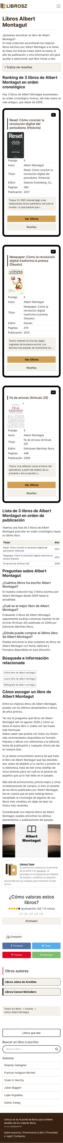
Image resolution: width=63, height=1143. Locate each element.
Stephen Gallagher (15, 1065)
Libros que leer (31, 1032)
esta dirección (41, 649)
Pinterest (17, 955)
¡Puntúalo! (31, 921)
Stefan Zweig (12, 1102)
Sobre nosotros (12, 1132)
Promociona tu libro (33, 1132)
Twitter (47, 946)
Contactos (19, 1136)
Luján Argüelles (13, 1095)
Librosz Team (27, 864)
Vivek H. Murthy (14, 1080)
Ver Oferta (31, 218)
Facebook (18, 946)
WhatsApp (47, 955)
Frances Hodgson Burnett (19, 1072)
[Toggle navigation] (58, 6)
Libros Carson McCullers (20, 991)
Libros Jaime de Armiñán (21, 982)
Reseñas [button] (31, 227)
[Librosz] (13, 6)
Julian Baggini (12, 1087)
